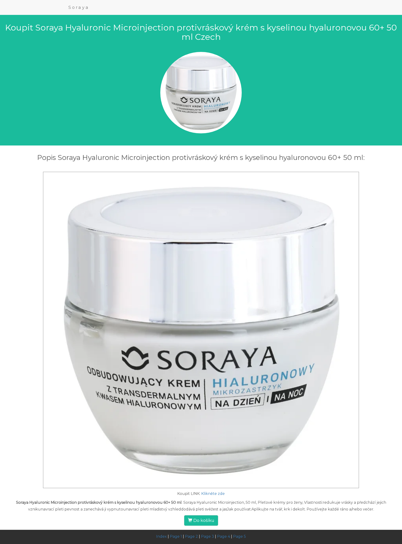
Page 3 (207, 536)
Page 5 (239, 536)
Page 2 (191, 536)
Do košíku (203, 520)
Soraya (78, 7)
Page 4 (223, 536)
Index (161, 536)
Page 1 (176, 536)
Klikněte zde (213, 493)
